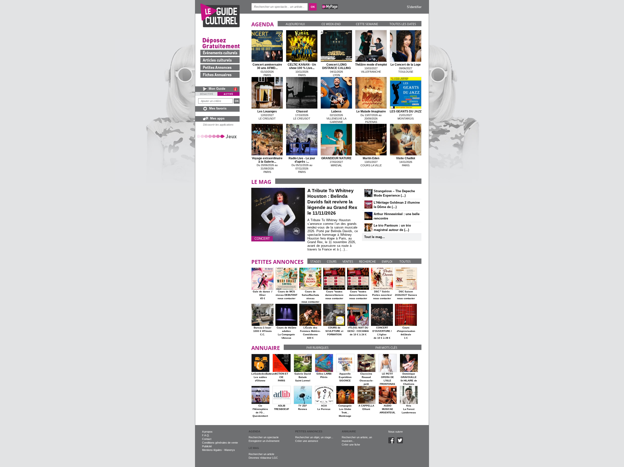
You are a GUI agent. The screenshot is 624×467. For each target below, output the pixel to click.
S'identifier (414, 7)
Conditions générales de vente (220, 442)
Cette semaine (367, 24)
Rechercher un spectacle (264, 437)
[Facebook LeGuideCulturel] (392, 442)
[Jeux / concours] (217, 136)
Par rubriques (317, 348)
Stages (315, 261)
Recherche (367, 261)
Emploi (387, 261)
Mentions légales (212, 449)
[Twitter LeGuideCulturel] (401, 442)
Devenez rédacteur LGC (263, 457)
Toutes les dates (403, 24)
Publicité (207, 446)
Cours (332, 261)
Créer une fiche (351, 444)
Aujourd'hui (295, 24)
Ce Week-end (331, 24)
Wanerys (229, 449)
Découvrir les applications (218, 124)
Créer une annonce (306, 440)
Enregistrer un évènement (264, 440)
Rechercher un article (261, 454)
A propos (207, 431)
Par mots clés (386, 348)
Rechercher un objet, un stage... (314, 437)
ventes (347, 261)
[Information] (237, 89)
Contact (206, 438)
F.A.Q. (206, 435)
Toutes (405, 261)
